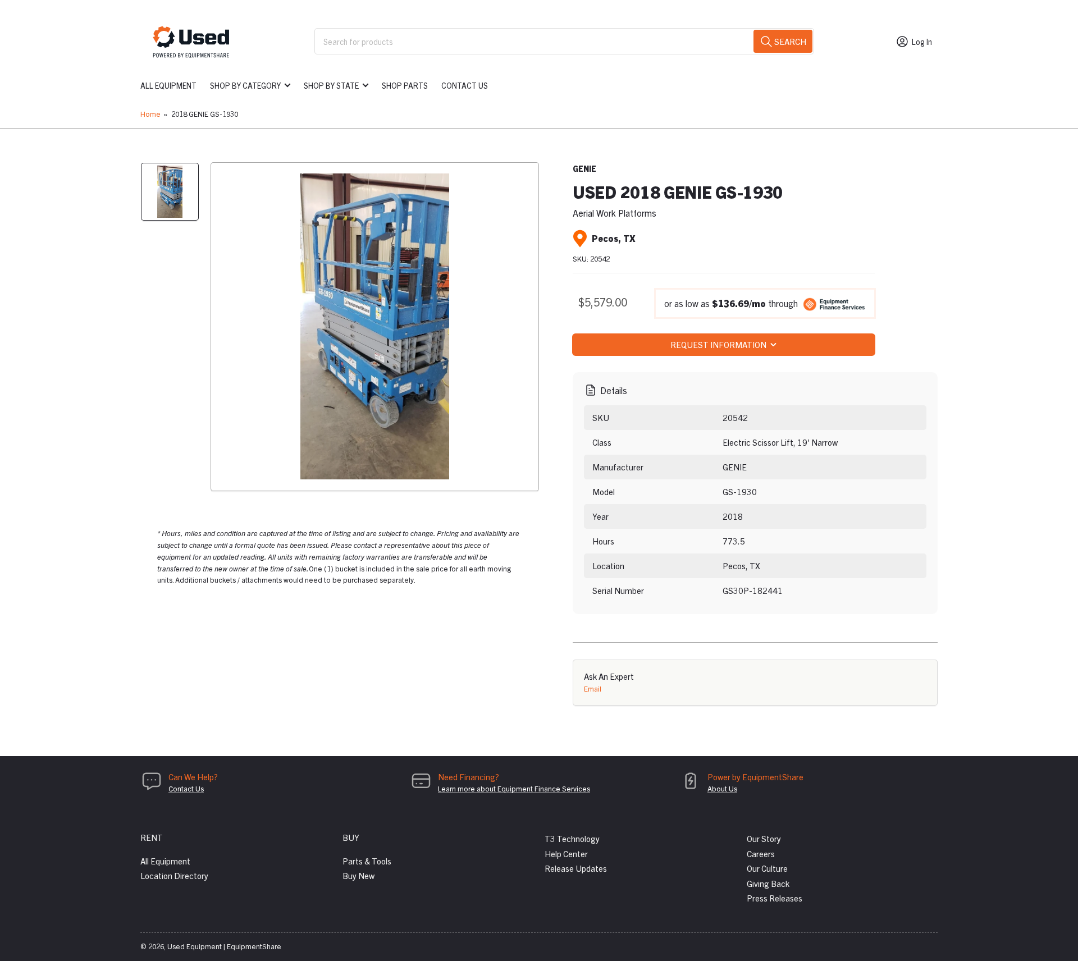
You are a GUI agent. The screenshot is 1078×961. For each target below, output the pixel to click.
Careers (761, 853)
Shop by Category (245, 85)
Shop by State (331, 85)
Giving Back (768, 883)
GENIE (584, 168)
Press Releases (774, 898)
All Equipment (168, 85)
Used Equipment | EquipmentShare (224, 946)
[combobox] (564, 41)
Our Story (764, 838)
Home (150, 113)
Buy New (358, 875)
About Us (722, 788)
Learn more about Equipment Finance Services (514, 788)
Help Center (566, 853)
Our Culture (767, 868)
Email (592, 688)
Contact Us (464, 85)
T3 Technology (572, 838)
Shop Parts (405, 85)
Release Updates (576, 868)
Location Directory (174, 875)
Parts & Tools (366, 860)
